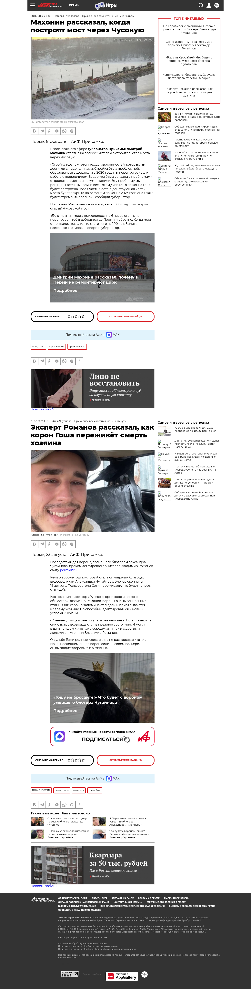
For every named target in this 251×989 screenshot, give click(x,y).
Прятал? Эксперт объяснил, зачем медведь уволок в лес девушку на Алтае (195, 469)
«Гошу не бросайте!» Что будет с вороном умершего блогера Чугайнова (189, 61)
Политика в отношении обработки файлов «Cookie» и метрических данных (97, 949)
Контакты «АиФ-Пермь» (128, 902)
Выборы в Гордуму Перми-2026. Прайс (192, 906)
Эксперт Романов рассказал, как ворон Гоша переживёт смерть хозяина (189, 92)
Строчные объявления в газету (166, 902)
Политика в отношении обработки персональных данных (88, 946)
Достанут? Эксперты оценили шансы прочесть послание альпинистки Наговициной (197, 443)
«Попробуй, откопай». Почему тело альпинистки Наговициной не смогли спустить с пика (196, 155)
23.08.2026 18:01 (40, 421)
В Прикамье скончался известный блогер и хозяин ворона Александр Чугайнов (68, 834)
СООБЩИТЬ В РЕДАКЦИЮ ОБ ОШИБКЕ (79, 910)
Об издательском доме (72, 898)
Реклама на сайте (123, 898)
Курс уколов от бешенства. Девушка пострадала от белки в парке (189, 76)
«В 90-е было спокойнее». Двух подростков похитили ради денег (195, 429)
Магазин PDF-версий (176, 898)
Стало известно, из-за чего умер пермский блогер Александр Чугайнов (189, 45)
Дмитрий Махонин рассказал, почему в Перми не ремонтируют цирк (95, 280)
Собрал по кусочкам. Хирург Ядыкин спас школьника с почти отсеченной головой (197, 129)
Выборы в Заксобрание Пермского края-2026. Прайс (132, 906)
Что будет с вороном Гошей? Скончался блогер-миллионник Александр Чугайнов (129, 834)
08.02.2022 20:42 (41, 16)
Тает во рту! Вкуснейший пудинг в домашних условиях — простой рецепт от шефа (195, 482)
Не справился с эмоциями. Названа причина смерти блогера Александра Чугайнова (189, 30)
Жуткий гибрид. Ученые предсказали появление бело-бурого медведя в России (197, 168)
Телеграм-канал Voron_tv (73, 534)
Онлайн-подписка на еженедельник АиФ (83, 902)
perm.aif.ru (68, 570)
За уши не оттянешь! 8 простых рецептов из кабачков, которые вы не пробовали (197, 116)
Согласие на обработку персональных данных (82, 943)
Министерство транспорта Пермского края (57, 121)
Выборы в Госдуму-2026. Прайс (77, 906)
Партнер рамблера (92, 974)
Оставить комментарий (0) (125, 316)
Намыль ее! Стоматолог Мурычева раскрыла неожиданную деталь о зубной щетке (196, 456)
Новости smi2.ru (44, 409)
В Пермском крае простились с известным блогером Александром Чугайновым (128, 821)
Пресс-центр (99, 898)
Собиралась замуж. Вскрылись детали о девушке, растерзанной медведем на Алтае (195, 495)
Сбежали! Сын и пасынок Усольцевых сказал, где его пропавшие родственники (197, 181)
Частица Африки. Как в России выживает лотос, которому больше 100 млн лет (196, 142)
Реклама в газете (149, 898)
